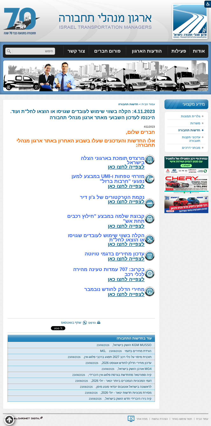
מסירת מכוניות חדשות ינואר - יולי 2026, (118, 392)
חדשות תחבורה (128, 104)
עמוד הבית (148, 104)
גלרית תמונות (190, 116)
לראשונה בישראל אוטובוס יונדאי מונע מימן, (115, 386)
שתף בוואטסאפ (71, 322)
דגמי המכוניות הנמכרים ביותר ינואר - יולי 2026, (113, 380)
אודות (199, 51)
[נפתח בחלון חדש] (131, 419)
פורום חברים (107, 51)
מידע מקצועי (194, 104)
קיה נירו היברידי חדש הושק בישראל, (120, 398)
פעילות (178, 51)
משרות (195, 123)
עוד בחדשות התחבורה (134, 338)
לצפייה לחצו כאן (126, 167)
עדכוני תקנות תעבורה (191, 138)
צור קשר (76, 51)
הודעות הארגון (147, 51)
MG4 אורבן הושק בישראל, (126, 369)
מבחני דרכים (191, 147)
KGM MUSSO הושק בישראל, (124, 345)
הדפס (92, 322)
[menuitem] (199, 51)
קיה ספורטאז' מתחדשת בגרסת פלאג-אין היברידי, (111, 374)
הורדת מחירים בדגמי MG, (125, 351)
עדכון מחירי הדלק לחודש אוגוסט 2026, (118, 363)
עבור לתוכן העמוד (105, 4)
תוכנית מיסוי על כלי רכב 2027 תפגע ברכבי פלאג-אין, (109, 357)
